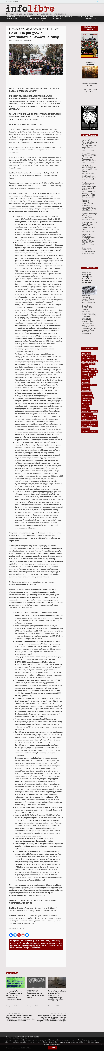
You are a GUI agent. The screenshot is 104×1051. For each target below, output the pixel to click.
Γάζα (93, 356)
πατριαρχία (85, 419)
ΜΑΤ (83, 364)
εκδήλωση (85, 387)
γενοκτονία (85, 382)
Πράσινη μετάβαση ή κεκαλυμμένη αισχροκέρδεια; (89, 215)
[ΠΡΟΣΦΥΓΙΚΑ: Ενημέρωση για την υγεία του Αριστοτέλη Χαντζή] (36, 989)
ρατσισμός (85, 429)
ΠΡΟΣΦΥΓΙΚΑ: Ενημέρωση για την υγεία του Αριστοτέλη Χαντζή (89, 168)
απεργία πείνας (87, 377)
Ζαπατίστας (91, 358)
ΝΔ (93, 364)
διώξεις (93, 385)
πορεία (93, 419)
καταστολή (85, 411)
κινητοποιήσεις (87, 414)
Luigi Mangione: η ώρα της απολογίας (89, 177)
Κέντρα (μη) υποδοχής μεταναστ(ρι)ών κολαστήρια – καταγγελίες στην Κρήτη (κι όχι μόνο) (57, 995)
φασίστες (94, 431)
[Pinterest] (19, 933)
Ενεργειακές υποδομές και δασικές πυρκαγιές (89, 249)
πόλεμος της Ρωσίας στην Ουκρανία (88, 425)
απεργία (92, 374)
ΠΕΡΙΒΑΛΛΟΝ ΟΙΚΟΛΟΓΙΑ (57, 17)
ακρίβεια (84, 374)
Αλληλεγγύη (86, 356)
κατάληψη (85, 406)
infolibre (29, 40)
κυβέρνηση (92, 416)
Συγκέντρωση (86, 371)
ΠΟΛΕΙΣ (79, 17)
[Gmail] (23, 933)
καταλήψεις (85, 408)
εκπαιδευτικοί (86, 393)
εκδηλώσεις (85, 390)
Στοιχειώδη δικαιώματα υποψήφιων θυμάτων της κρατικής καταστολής (87, 277)
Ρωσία (93, 369)
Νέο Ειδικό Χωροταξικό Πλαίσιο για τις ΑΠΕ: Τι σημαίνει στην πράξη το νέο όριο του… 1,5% (89, 144)
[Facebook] (95, 2)
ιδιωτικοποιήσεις (87, 398)
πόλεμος (94, 422)
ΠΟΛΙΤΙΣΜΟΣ (69, 16)
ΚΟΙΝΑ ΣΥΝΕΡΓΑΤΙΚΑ (33, 17)
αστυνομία (85, 379)
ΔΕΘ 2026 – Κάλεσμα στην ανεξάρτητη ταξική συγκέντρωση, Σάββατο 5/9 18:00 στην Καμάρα (88, 238)
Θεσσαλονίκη (86, 361)
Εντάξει (52, 1047)
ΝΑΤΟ (88, 364)
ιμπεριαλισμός (86, 400)
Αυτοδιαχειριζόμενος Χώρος (89, 84)
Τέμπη (95, 371)
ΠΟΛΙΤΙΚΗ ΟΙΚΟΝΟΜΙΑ (12, 17)
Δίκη (83, 358)
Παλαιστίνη (85, 369)
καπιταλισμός (86, 403)
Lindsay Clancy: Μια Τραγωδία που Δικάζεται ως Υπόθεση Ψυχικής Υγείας (89, 225)
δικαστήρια (85, 385)
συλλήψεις (85, 431)
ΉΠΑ (83, 353)
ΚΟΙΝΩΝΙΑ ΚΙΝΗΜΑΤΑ (45, 17)
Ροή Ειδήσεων (89, 135)
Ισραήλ (95, 361)
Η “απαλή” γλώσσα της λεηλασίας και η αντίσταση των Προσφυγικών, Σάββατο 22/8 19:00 (14, 995)
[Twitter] (97, 2)
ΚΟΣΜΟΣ (22, 16)
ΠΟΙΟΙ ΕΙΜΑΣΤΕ (89, 62)
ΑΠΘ (88, 353)
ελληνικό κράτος (87, 395)
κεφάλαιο (94, 411)
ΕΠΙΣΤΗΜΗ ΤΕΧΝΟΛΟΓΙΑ (90, 17)
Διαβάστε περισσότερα (86, 332)
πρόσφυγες (85, 422)
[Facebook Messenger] (27, 933)
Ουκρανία (85, 366)
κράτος (84, 416)
